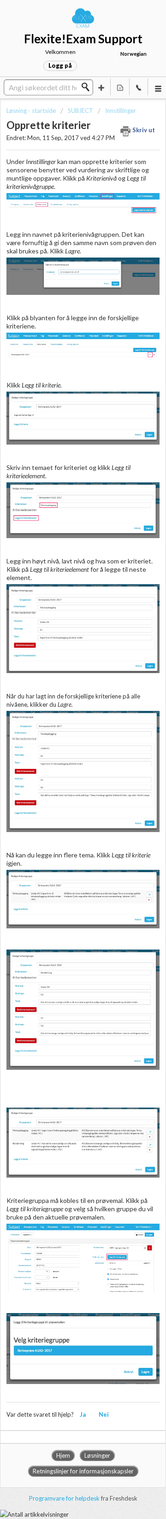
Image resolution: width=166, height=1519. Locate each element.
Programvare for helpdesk (65, 1498)
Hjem (63, 1455)
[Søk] (88, 87)
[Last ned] (66, 773)
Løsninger (97, 1455)
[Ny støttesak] (101, 86)
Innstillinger (120, 110)
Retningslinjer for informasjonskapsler (83, 1471)
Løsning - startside (31, 110)
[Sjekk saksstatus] (120, 86)
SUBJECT (80, 110)
